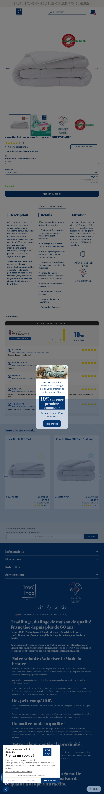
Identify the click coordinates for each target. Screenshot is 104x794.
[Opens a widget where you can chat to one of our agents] (93, 789)
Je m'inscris (52, 423)
